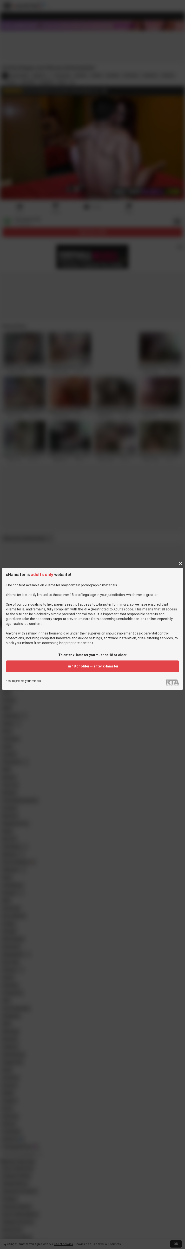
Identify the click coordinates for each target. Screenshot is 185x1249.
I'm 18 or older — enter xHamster (92, 666)
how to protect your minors (23, 681)
